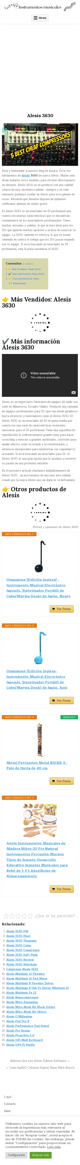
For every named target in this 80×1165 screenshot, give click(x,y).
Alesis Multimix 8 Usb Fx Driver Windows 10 (37, 988)
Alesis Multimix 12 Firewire (25, 974)
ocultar (28, 264)
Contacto (10, 1104)
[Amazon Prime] (68, 603)
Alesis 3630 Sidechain (21, 964)
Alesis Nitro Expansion (22, 1002)
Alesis (26, 175)
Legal (7, 1097)
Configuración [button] (16, 1155)
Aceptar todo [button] (40, 1155)
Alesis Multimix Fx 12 (21, 992)
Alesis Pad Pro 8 (17, 1021)
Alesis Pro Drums (18, 1030)
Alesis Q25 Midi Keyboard (24, 1040)
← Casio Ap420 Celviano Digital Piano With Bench (40, 1067)
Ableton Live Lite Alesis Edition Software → (40, 1060)
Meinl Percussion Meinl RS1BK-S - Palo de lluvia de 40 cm (37, 765)
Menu (42, 18)
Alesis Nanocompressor (22, 997)
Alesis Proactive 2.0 (20, 1035)
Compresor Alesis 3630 (22, 969)
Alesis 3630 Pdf (17, 931)
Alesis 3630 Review (20, 959)
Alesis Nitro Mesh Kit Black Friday (30, 1007)
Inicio (7, 1111)
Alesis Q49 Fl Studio (20, 1045)
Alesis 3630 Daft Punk (22, 955)
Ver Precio (64, 608)
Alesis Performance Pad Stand (27, 1026)
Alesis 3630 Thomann (21, 940)
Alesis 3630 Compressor (23, 950)
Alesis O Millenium (19, 1016)
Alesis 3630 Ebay (18, 936)
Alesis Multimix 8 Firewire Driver (30, 983)
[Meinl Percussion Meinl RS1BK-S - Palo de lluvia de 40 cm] (39, 740)
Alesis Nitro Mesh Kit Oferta (26, 1012)
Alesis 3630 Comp (18, 945)
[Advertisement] (40, 66)
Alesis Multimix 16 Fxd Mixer (27, 978)
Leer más (54, 1147)
